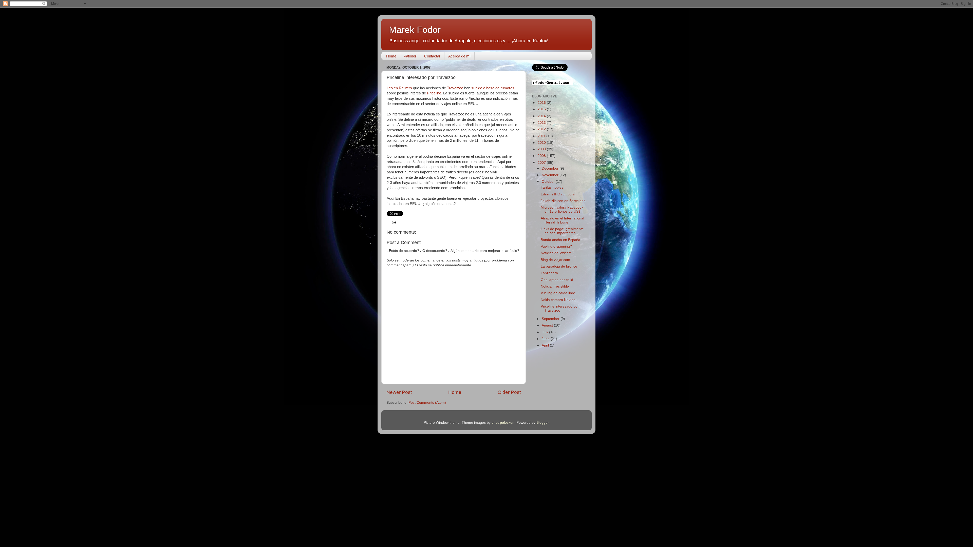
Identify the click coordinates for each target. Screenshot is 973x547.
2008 (542, 156)
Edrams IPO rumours (558, 194)
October (549, 182)
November (550, 175)
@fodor (410, 56)
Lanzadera (549, 273)
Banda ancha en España (560, 240)
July (545, 332)
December (550, 168)
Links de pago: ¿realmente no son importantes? (562, 231)
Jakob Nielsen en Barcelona (563, 201)
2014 (542, 116)
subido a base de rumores (492, 88)
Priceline (434, 93)
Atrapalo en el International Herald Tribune (562, 220)
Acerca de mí (459, 56)
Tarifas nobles (552, 187)
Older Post (509, 392)
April (546, 345)
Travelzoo (455, 88)
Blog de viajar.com (555, 260)
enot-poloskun (503, 422)
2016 (542, 103)
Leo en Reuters (399, 88)
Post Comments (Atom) (427, 402)
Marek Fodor (415, 30)
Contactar (432, 56)
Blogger (542, 422)
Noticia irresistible (555, 286)
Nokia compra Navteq (558, 300)
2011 (542, 136)
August (548, 325)
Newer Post (399, 392)
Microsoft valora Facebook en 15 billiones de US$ (562, 209)
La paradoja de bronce (559, 266)
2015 (542, 109)
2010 (542, 143)
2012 (542, 129)
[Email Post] (393, 222)
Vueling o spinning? (556, 246)
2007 (542, 163)
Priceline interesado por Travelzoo (560, 308)
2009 (542, 149)
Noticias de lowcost (556, 253)
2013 (542, 123)
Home (391, 56)
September (551, 319)
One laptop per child (557, 280)
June (546, 339)
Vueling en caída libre (558, 293)
